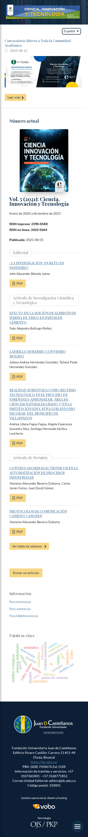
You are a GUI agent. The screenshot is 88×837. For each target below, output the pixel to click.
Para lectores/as (20, 602)
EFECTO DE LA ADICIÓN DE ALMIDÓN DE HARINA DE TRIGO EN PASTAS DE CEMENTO (42, 318)
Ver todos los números (27, 546)
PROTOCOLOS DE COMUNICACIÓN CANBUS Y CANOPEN (38, 513)
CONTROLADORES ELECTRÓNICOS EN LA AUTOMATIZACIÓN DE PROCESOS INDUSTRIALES (43, 473)
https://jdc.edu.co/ (44, 762)
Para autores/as (20, 609)
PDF (19, 283)
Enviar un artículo (26, 573)
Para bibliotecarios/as (23, 616)
